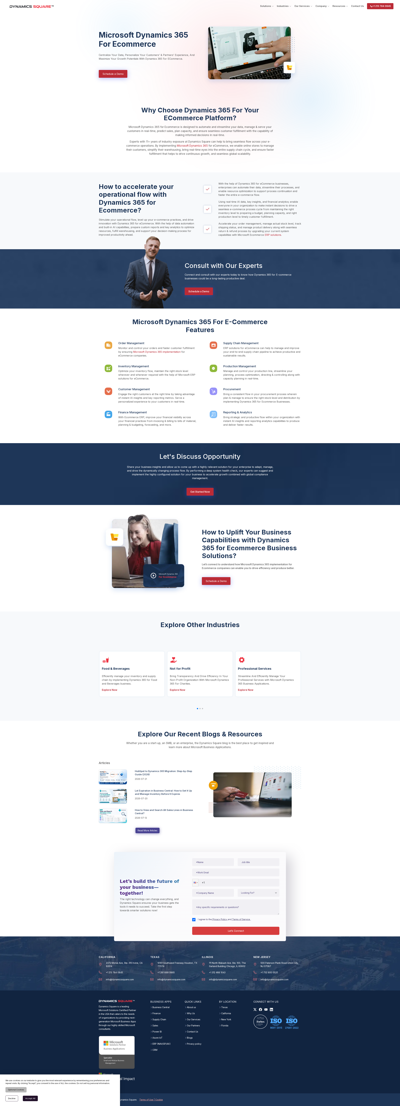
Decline (11, 1098)
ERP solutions (273, 234)
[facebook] (260, 1009)
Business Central (161, 1007)
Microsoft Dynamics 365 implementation (157, 351)
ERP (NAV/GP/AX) (161, 1044)
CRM (154, 1050)
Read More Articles (147, 830)
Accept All (30, 1098)
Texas (224, 1007)
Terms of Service (241, 919)
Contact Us (357, 6)
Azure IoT (157, 1038)
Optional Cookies (16, 1090)
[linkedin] (271, 1009)
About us (191, 1007)
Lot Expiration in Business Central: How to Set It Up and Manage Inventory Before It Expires (163, 792)
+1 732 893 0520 (269, 972)
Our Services (193, 1019)
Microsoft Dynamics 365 (192, 145)
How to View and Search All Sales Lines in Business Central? (164, 812)
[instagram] (266, 1009)
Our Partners (193, 1025)
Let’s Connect (236, 930)
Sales (155, 1025)
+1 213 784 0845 (381, 6)
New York (226, 1019)
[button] (195, 882)
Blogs (190, 1038)
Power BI (157, 1032)
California (226, 1013)
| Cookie (158, 1099)
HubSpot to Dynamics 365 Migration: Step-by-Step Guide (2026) (163, 773)
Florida (224, 1025)
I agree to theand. (224, 919)
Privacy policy (194, 1044)
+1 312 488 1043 (217, 972)
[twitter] (255, 1009)
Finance (156, 1013)
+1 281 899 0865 (166, 972)
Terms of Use (146, 1099)
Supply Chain (159, 1019)
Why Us (191, 1013)
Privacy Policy (219, 919)
